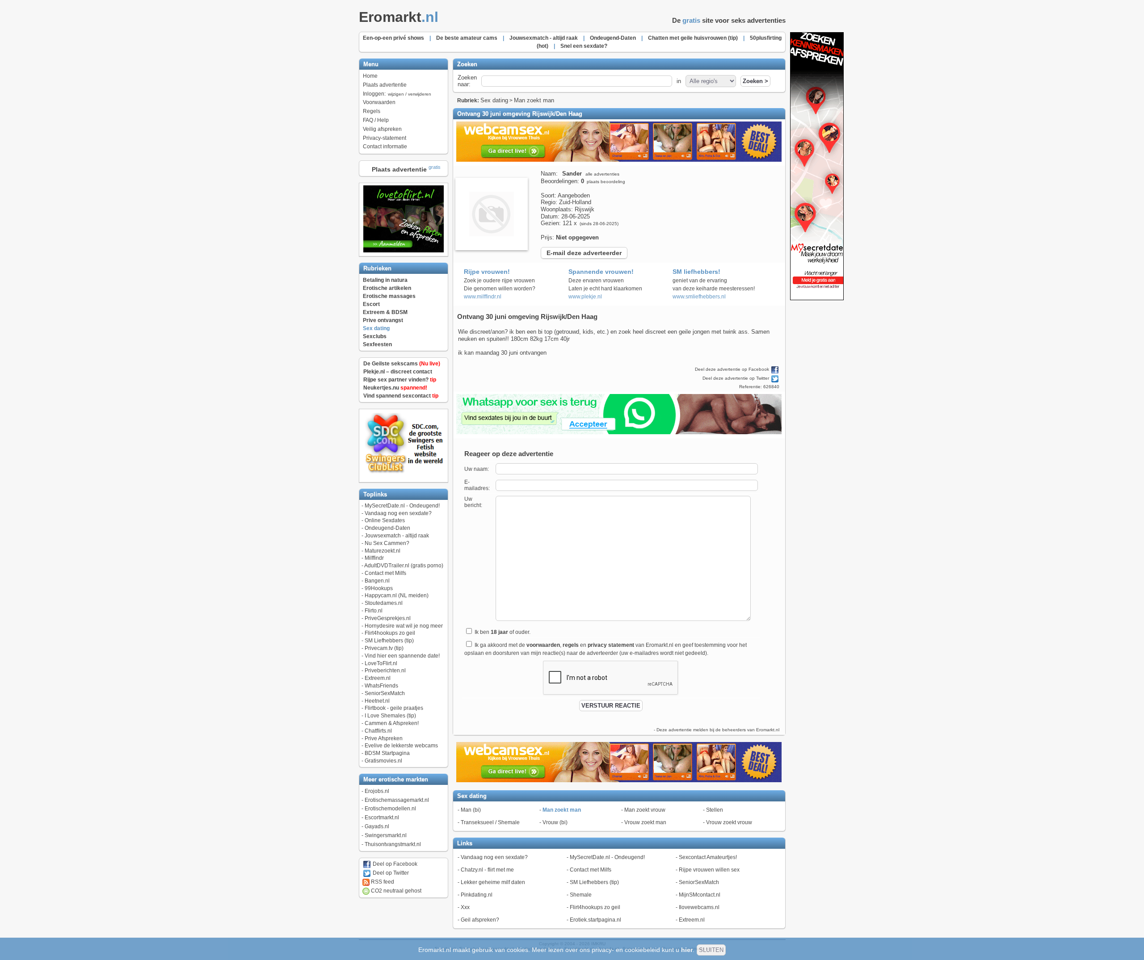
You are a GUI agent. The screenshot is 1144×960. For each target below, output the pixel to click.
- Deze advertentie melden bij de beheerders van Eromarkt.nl (716, 729)
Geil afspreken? (480, 920)
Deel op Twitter (390, 873)
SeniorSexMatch (385, 693)
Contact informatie (385, 146)
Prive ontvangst (383, 320)
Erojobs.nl (377, 791)
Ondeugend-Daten (387, 528)
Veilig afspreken (382, 129)
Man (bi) (471, 810)
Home (370, 76)
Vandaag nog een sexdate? (398, 513)
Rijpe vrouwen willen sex (709, 870)
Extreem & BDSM (385, 312)
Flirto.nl (374, 611)
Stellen (714, 810)
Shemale (581, 895)
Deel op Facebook (394, 864)
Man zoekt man (534, 100)
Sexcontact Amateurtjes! (708, 857)
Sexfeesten (377, 344)
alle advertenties (602, 174)
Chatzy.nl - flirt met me (487, 870)
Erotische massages (389, 296)
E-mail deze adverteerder (584, 252)
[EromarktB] (817, 298)
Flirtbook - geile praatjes (394, 708)
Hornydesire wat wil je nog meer (404, 626)
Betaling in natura (385, 280)
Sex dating (376, 328)
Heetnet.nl (377, 701)
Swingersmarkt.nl (386, 835)
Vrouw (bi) (555, 822)
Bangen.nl (377, 581)
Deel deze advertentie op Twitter (736, 378)
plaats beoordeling (606, 181)
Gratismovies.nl (383, 761)
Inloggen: (397, 94)
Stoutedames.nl (384, 603)
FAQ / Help (376, 120)
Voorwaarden (379, 102)
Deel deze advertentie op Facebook (732, 369)
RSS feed (382, 882)
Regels (371, 111)
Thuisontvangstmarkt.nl (393, 844)
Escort (371, 304)
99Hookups (379, 588)
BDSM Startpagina (387, 753)
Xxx (465, 907)
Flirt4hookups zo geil (390, 633)
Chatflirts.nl (378, 731)
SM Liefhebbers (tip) (389, 640)
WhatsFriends (381, 686)
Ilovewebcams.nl (699, 907)
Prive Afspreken (384, 738)
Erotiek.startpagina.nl (595, 920)
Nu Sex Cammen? (387, 543)
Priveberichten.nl (385, 670)
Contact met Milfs (385, 573)
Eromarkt (398, 17)
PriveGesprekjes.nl (388, 618)
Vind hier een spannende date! (402, 656)
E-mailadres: (477, 485)
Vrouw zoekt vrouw (729, 822)
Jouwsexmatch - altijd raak (397, 535)
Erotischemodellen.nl (390, 808)
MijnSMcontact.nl (699, 895)
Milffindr (374, 558)
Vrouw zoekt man (645, 822)
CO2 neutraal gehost (395, 891)
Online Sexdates (385, 520)
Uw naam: (476, 469)
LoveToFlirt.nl (381, 663)
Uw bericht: (473, 502)
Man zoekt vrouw (644, 810)
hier (687, 949)
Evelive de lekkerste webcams (401, 745)
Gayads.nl (377, 826)
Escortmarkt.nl (382, 817)
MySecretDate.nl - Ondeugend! (402, 506)
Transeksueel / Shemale (490, 822)
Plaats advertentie (385, 85)
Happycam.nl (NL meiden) (397, 595)
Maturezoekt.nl (382, 551)
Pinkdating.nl (476, 895)
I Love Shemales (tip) (390, 716)
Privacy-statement (384, 138)
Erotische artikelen (387, 288)
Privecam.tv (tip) (384, 648)
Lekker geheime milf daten (493, 882)
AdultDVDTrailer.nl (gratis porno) (403, 565)
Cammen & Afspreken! (392, 723)
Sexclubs (375, 336)
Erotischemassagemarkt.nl (397, 800)
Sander (572, 173)
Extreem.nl (378, 678)
